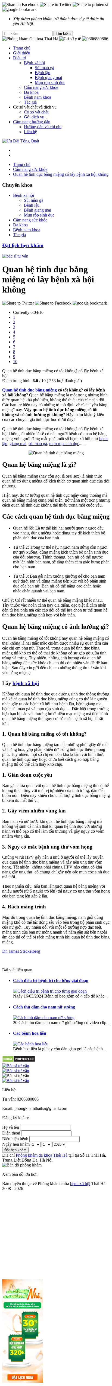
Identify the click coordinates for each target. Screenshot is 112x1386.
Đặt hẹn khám (15, 1150)
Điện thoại (11, 1133)
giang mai (18, 443)
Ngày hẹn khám (16, 1144)
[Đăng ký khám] (56, 1075)
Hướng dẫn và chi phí (42, 126)
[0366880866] (56, 1065)
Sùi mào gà (44, 67)
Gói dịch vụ (34, 117)
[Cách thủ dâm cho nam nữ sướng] (43, 1017)
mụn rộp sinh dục (64, 443)
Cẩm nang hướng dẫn (31, 121)
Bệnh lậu (42, 72)
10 (15, 361)
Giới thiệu (21, 53)
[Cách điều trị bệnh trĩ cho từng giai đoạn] (50, 991)
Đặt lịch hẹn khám (22, 245)
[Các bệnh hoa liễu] (30, 1044)
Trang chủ (21, 48)
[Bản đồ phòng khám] (56, 1080)
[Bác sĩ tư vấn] (15, 256)
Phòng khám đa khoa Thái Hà (41, 1155)
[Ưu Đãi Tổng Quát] (20, 141)
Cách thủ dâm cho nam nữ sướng (44, 1007)
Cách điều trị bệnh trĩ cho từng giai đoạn (50, 980)
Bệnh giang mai (48, 77)
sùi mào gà (38, 443)
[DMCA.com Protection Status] (18, 1060)
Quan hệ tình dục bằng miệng (29, 390)
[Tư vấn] (56, 1070)
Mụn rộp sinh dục (50, 82)
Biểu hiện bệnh (15, 1138)
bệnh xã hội (26, 683)
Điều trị (19, 57)
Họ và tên (10, 1127)
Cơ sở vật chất (36, 112)
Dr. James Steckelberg (21, 951)
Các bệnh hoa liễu (29, 1033)
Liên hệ (30, 131)
